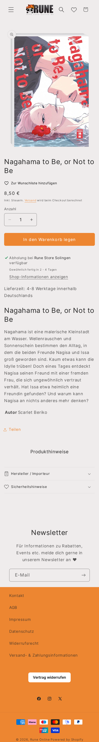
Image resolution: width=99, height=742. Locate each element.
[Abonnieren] (83, 575)
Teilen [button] (15, 429)
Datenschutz (21, 631)
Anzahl (10, 209)
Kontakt (16, 595)
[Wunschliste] (73, 9)
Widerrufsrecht (24, 643)
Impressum (20, 619)
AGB (13, 607)
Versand (30, 200)
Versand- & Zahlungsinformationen (43, 655)
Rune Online (40, 739)
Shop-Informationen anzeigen (38, 276)
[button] (11, 9)
